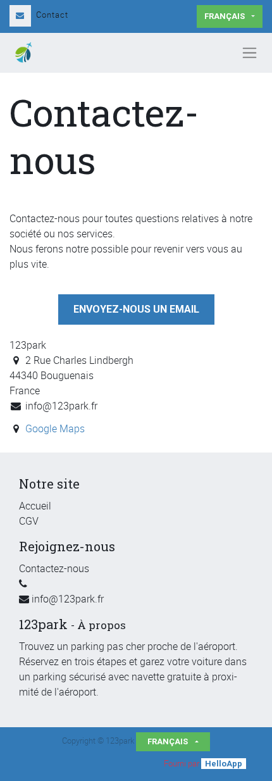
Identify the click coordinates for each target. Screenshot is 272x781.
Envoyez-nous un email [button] (136, 309)
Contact (52, 14)
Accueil (35, 506)
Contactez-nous (54, 568)
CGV (29, 521)
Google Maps (55, 428)
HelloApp (223, 763)
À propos (101, 625)
